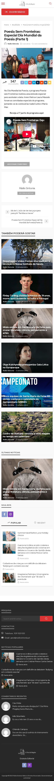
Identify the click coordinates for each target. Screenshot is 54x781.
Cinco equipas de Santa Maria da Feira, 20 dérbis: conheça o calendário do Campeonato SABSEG (26, 399)
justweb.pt (27, 778)
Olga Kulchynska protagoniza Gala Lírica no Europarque (25, 366)
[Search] (50, 3)
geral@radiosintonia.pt (20, 638)
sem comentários (40, 44)
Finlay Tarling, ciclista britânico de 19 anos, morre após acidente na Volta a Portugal (26, 297)
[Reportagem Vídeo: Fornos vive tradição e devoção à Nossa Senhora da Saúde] (27, 254)
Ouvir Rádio (17, 11)
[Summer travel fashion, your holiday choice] (9, 536)
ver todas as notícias (26, 193)
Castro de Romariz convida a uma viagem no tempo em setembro (26, 435)
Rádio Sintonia (13, 44)
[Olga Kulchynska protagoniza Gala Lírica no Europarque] (27, 358)
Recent (41, 523)
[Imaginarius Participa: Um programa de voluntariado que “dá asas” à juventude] (9, 578)
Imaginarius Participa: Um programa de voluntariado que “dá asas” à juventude (33, 576)
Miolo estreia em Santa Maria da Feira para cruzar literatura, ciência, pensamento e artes (27, 330)
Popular (15, 523)
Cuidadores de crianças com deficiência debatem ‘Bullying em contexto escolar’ (24, 564)
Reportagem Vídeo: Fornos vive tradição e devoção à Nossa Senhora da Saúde (26, 262)
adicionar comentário (17, 164)
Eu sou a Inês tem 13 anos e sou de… (27, 719)
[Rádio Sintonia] (27, 751)
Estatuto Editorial (27, 758)
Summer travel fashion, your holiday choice (33, 534)
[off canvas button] (3, 3)
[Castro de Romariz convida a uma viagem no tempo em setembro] (27, 427)
